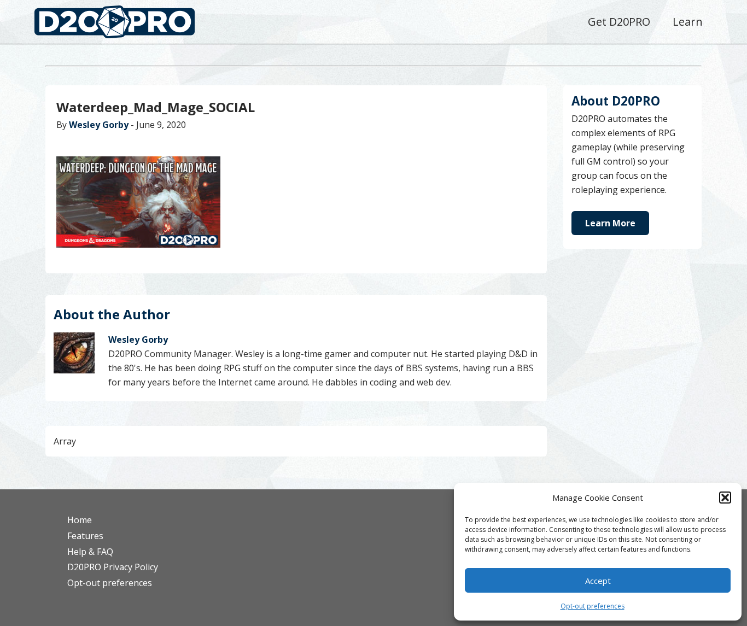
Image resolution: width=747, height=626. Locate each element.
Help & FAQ (90, 552)
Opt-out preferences (593, 606)
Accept (598, 580)
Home (79, 520)
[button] (725, 497)
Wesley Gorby (99, 125)
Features (85, 536)
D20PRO (126, 24)
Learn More (610, 223)
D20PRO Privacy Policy (112, 567)
